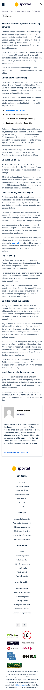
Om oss (22, 482)
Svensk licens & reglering (22, 535)
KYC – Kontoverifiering (22, 564)
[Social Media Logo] (18, 625)
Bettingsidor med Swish (22, 605)
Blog (11, 11)
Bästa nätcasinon (22, 589)
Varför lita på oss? (22, 490)
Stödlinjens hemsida (21, 685)
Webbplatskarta (22, 576)
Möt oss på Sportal (22, 486)
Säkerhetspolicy (22, 560)
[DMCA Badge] (14, 635)
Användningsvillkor (22, 556)
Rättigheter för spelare (22, 531)
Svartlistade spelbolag (22, 539)
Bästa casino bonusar (22, 593)
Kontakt (22, 502)
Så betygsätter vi (22, 498)
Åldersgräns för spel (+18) (22, 523)
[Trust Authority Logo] (14, 643)
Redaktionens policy (22, 494)
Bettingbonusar (22, 601)
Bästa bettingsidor (22, 597)
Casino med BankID (22, 609)
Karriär (22, 506)
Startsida (5, 11)
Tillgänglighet (22, 572)
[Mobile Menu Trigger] (3, 4)
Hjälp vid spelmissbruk (22, 527)
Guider (22, 552)
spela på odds (17, 243)
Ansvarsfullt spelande (22, 519)
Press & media (22, 568)
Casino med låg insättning (22, 613)
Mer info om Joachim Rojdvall (14, 452)
